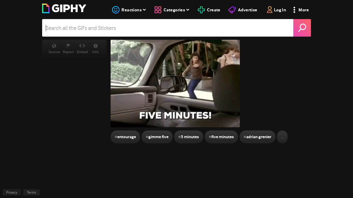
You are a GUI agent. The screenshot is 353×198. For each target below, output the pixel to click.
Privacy (11, 192)
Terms (31, 192)
